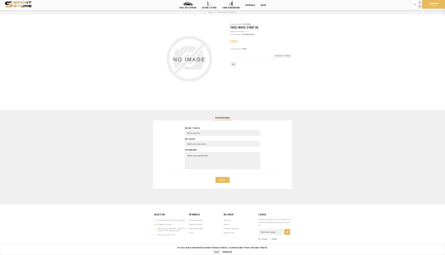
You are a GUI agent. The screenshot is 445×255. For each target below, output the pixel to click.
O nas (191, 233)
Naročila (227, 220)
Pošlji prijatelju (233, 64)
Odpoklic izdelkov (196, 224)
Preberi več (227, 251)
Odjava (274, 239)
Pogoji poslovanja (196, 228)
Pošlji (222, 180)
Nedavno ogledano (231, 228)
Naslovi (227, 224)
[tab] (222, 117)
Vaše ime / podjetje (192, 128)
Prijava (421, 2)
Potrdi (216, 252)
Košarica (433, 4)
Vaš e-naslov (190, 139)
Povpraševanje (222, 117)
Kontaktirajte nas (196, 220)
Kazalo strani (229, 233)
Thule (247, 31)
